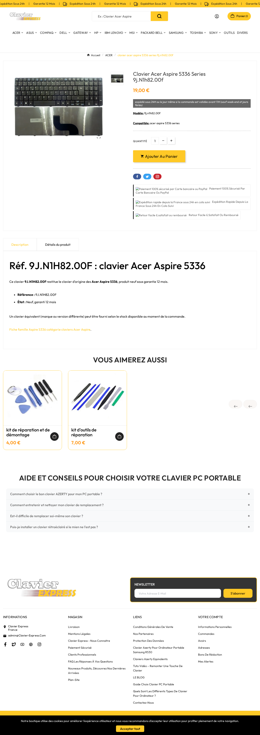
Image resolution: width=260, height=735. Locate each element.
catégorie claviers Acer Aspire (68, 329)
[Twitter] (14, 644)
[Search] (159, 16)
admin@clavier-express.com (27, 635)
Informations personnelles (215, 627)
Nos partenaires (143, 634)
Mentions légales (79, 634)
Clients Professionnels (82, 654)
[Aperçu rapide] (32, 402)
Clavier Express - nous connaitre (89, 641)
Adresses (204, 647)
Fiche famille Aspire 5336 (27, 329)
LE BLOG (139, 677)
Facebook (137, 176)
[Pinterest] (31, 644)
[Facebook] (5, 644)
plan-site (74, 680)
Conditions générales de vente (153, 627)
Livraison (74, 627)
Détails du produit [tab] (57, 244)
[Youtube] (22, 644)
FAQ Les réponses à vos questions (90, 661)
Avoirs (202, 641)
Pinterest (157, 176)
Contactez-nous (143, 702)
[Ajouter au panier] (54, 436)
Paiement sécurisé (80, 647)
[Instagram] (39, 644)
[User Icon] (216, 16)
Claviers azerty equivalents (150, 659)
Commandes (206, 634)
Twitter (147, 176)
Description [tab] (19, 244)
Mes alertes (205, 661)
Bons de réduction (210, 654)
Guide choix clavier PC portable (153, 684)
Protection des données (148, 641)
